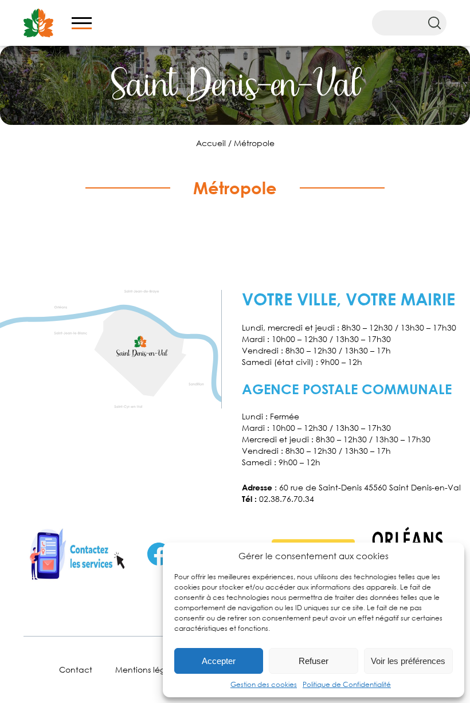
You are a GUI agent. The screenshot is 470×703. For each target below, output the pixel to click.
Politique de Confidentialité (347, 684)
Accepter (219, 661)
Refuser (313, 661)
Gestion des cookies (263, 684)
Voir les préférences (408, 661)
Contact (75, 669)
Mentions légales (148, 669)
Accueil (211, 143)
